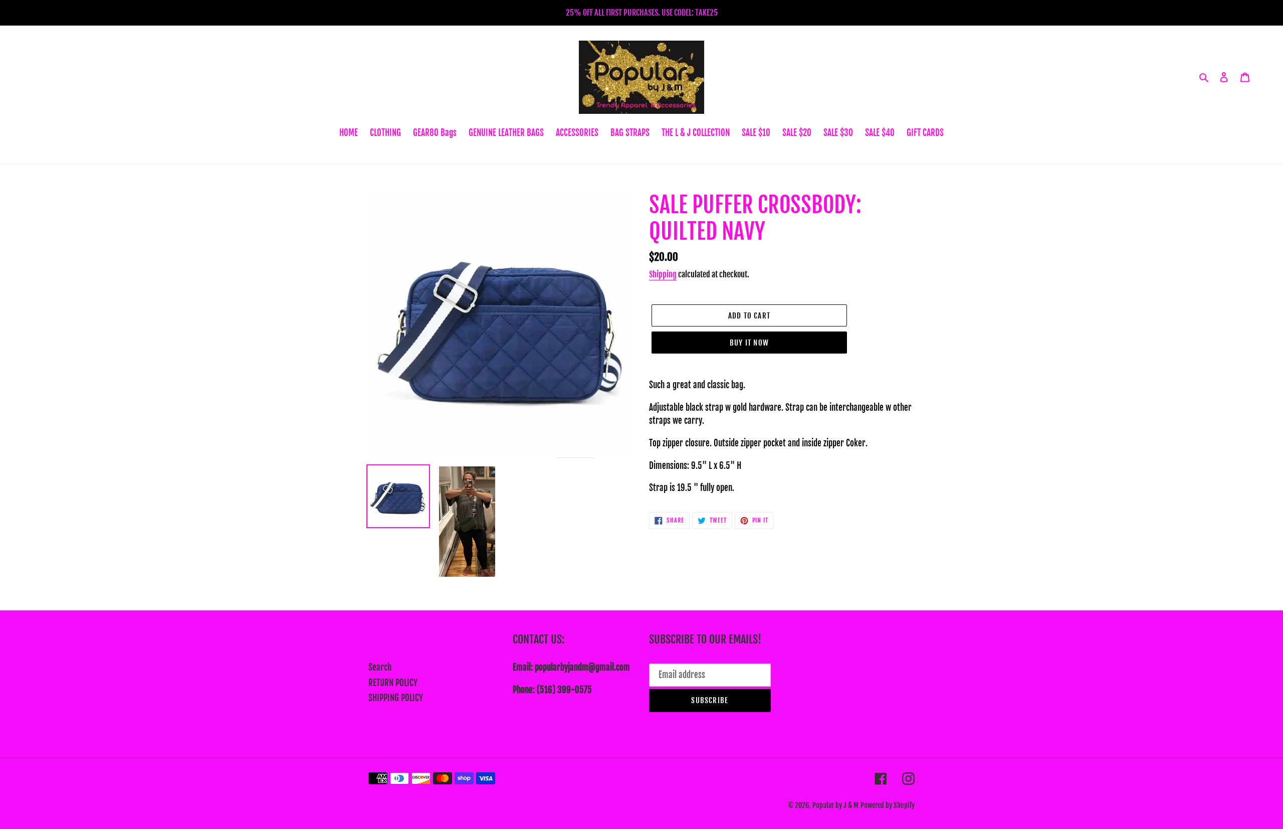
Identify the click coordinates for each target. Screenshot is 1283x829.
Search (379, 667)
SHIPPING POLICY (395, 698)
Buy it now (749, 343)
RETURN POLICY (392, 683)
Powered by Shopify (888, 805)
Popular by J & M (835, 805)
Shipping (663, 274)
